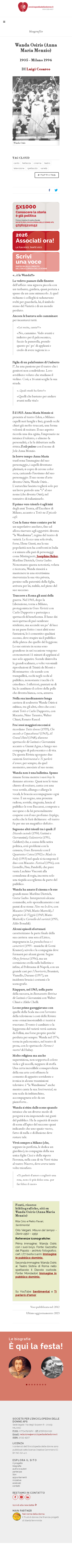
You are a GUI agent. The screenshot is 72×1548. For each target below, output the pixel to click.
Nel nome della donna (33, 1514)
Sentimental (41, 1291)
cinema (37, 163)
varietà (44, 168)
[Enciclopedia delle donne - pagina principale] (36, 6)
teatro (47, 163)
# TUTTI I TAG (47, 175)
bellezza (26, 163)
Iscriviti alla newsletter (24, 1505)
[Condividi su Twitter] (56, 190)
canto (16, 163)
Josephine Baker (47, 556)
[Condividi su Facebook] (49, 190)
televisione (19, 168)
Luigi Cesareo (38, 69)
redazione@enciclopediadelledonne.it (38, 1434)
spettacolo (32, 168)
